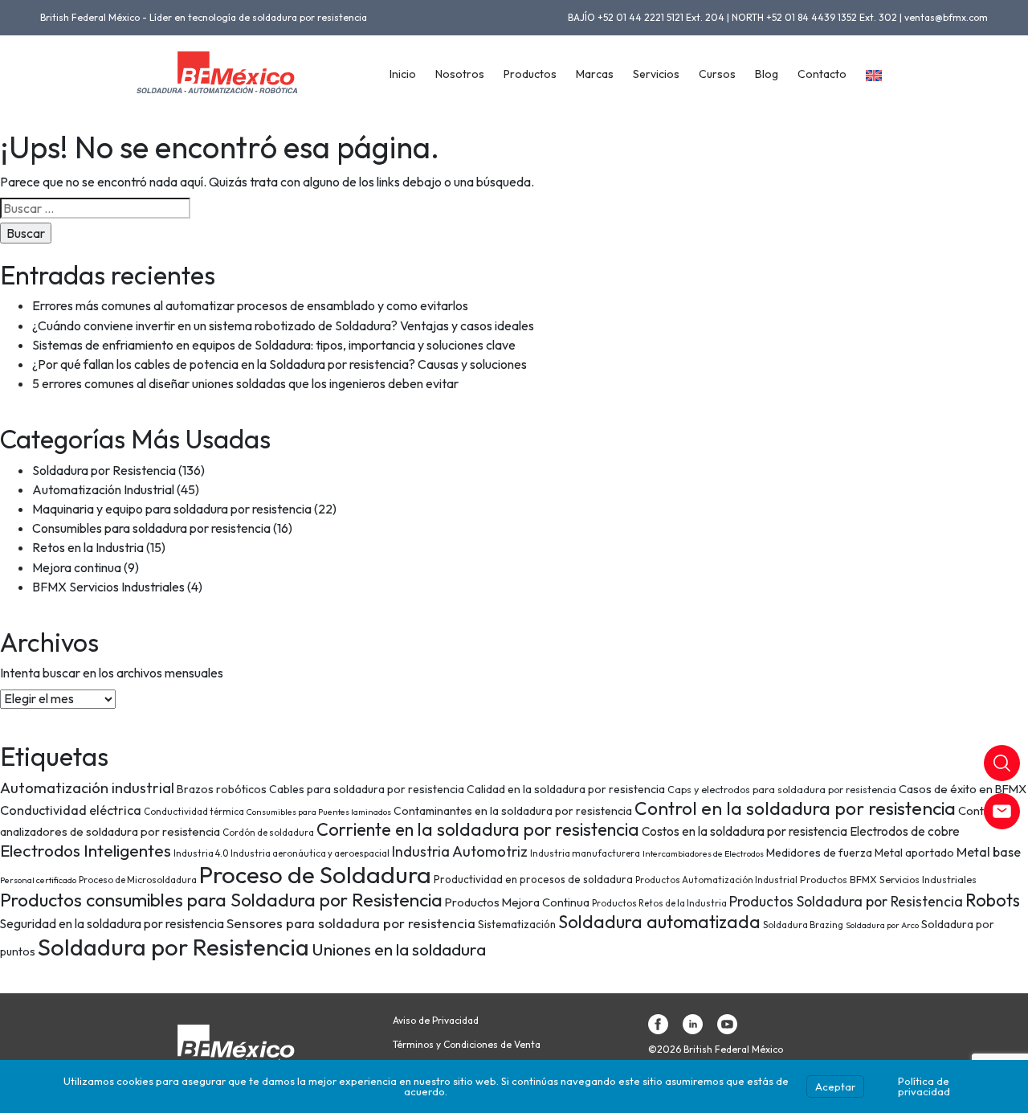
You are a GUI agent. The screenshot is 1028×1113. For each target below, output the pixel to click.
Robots (992, 900)
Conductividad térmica (194, 811)
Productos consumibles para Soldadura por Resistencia (221, 899)
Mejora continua (76, 567)
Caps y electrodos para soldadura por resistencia (781, 790)
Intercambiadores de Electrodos (703, 853)
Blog (766, 74)
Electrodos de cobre (905, 831)
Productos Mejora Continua (517, 902)
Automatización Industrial (103, 489)
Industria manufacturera (585, 853)
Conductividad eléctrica (70, 810)
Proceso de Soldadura (315, 875)
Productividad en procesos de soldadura (533, 879)
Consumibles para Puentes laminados (319, 811)
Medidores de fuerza (819, 852)
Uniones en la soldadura (399, 949)
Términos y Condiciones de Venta (467, 1044)
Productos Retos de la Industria (659, 903)
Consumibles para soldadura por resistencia (151, 528)
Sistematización (517, 924)
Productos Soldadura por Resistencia (846, 901)
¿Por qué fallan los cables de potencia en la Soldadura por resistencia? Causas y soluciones (279, 364)
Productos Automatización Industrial (716, 880)
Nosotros (459, 74)
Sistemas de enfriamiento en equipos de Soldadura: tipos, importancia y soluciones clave (274, 345)
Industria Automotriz (460, 851)
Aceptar (835, 1086)
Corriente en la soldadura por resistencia (477, 829)
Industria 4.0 (200, 853)
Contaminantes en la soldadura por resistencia (513, 811)
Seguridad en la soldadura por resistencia (112, 923)
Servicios (656, 74)
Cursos (717, 74)
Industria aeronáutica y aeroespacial (310, 853)
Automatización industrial (87, 788)
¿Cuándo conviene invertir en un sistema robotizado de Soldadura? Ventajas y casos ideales (283, 325)
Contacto (822, 74)
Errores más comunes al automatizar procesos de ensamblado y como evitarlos (250, 305)
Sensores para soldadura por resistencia (350, 923)
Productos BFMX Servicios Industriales (888, 880)
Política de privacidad (924, 1086)
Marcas (595, 74)
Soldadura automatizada (659, 921)
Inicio (403, 74)
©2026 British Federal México (715, 1049)
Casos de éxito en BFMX (962, 788)
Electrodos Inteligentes (85, 850)
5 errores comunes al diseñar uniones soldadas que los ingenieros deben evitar (245, 383)
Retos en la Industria (88, 547)
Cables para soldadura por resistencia (366, 789)
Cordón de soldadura (268, 832)
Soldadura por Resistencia (104, 470)
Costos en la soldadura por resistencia (744, 831)
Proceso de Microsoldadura (138, 880)
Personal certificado (38, 880)
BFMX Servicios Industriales (108, 587)
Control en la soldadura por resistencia (795, 808)
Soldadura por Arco (882, 925)
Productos (530, 74)
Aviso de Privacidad (436, 1020)
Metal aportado (914, 852)
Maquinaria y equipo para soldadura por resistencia (172, 509)
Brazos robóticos (222, 789)
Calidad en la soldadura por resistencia (566, 789)
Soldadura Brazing (803, 925)
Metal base (989, 852)
